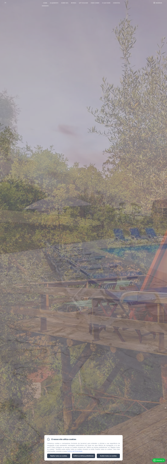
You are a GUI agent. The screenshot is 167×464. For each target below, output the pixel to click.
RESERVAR (159, 3)
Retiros (73, 3)
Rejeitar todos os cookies (58, 456)
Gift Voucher (83, 3)
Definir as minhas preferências (83, 456)
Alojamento (54, 3)
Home (45, 3)
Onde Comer (95, 3)
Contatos (116, 3)
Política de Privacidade (74, 451)
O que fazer (106, 3)
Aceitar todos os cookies (108, 456)
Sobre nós (64, 3)
